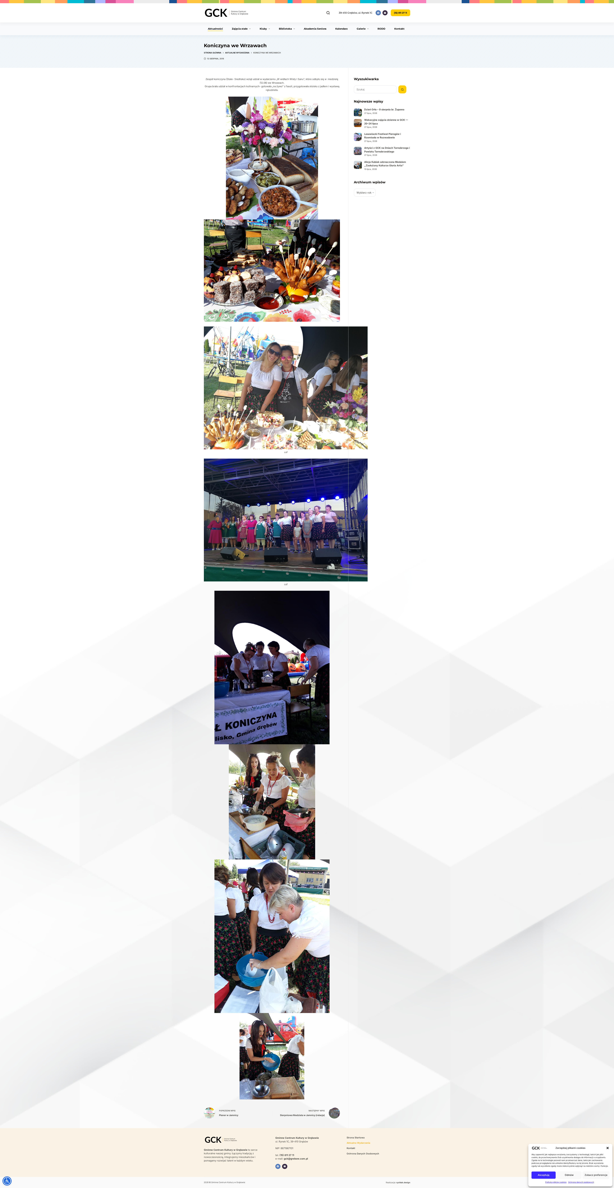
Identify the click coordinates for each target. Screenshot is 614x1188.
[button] (607, 1148)
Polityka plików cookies (556, 1182)
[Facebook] (378, 13)
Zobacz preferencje (596, 1174)
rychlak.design (403, 1182)
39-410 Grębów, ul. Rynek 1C (355, 12)
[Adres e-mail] (385, 13)
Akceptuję (543, 1174)
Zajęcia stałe (240, 28)
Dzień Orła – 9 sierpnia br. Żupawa (384, 109)
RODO (381, 28)
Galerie (361, 28)
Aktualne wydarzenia (358, 1142)
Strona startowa (356, 1137)
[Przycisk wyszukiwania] (402, 89)
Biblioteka (285, 28)
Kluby (263, 28)
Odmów (569, 1174)
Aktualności (215, 28)
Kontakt (399, 28)
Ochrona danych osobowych (581, 1182)
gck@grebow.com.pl (296, 1158)
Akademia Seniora (315, 28)
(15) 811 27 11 (400, 12)
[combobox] (375, 89)
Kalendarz (341, 28)
